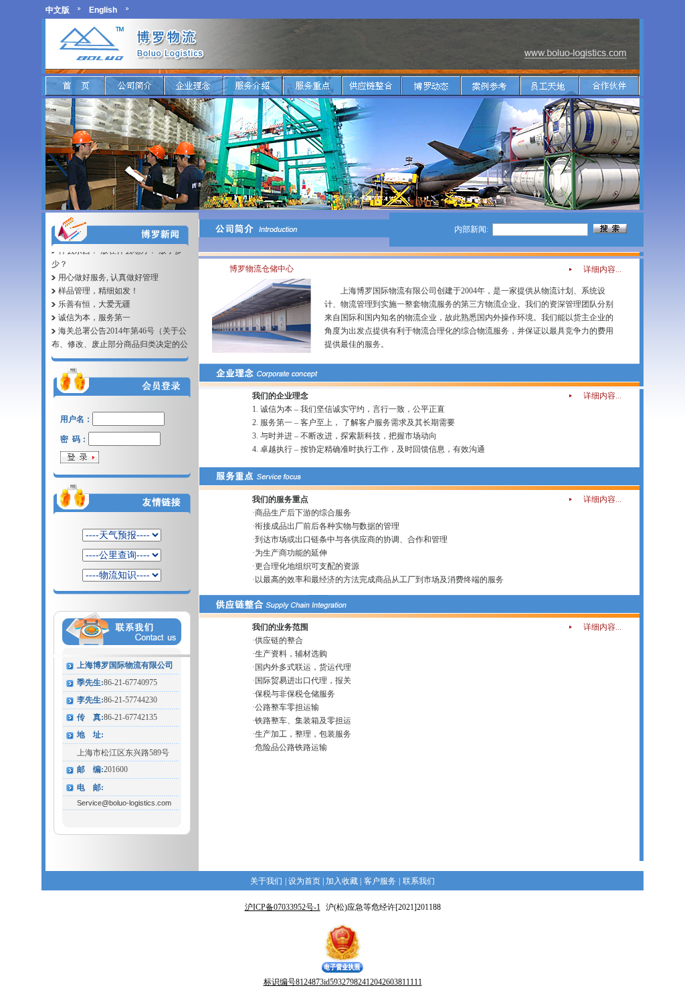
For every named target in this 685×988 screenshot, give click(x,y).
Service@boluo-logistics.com (124, 803)
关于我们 (266, 881)
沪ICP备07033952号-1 (282, 907)
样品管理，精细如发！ (98, 281)
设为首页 (303, 881)
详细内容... (602, 269)
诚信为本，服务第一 (94, 308)
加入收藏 (342, 881)
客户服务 (380, 881)
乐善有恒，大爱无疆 (94, 294)
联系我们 (419, 881)
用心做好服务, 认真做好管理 (108, 268)
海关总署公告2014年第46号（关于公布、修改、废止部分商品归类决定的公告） (120, 335)
